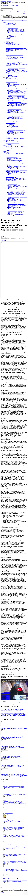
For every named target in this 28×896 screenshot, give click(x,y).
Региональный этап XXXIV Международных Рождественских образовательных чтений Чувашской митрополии (13, 747)
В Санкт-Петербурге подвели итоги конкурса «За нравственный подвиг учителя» (14, 855)
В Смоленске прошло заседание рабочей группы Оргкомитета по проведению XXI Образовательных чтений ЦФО (14, 862)
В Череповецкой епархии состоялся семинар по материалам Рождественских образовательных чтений (14, 728)
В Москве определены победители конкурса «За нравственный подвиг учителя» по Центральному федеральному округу (14, 812)
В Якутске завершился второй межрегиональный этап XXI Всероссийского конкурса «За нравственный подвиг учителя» (15, 794)
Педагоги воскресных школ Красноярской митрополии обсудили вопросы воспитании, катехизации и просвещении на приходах (13, 737)
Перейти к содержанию (6, 1)
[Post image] (4, 725)
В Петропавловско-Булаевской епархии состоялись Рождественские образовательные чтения (13, 766)
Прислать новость (5, 5)
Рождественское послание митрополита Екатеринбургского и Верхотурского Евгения (11, 757)
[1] (26, 646)
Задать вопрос (14, 5)
